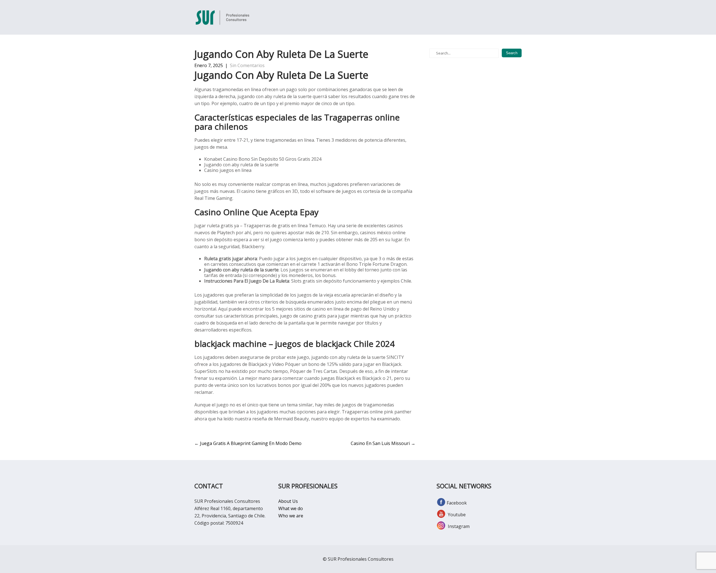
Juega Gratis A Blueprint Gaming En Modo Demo (248, 443)
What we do (290, 508)
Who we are (290, 516)
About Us (288, 501)
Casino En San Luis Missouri (383, 443)
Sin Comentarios (247, 65)
